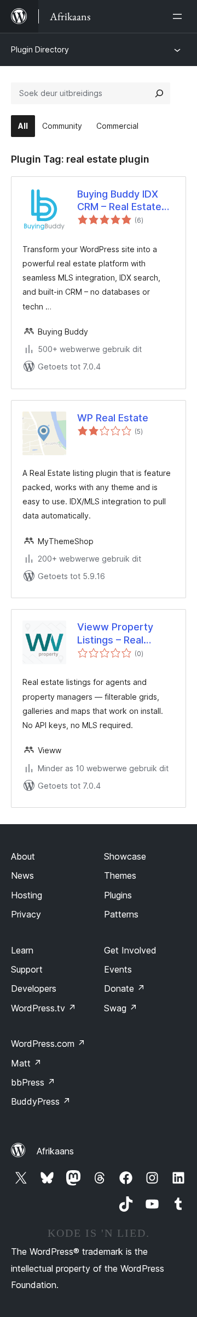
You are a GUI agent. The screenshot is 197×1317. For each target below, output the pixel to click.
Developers (33, 988)
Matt (26, 1063)
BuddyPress (41, 1101)
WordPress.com (48, 1043)
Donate (124, 988)
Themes (120, 875)
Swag (120, 1008)
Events (118, 969)
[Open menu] (179, 16)
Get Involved (130, 950)
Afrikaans (55, 1151)
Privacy (26, 914)
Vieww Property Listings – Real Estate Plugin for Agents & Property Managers (121, 633)
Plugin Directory (40, 49)
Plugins (118, 895)
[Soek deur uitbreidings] (159, 93)
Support (27, 969)
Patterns (121, 914)
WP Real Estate (112, 418)
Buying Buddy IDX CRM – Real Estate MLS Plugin (119, 200)
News (22, 875)
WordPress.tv (43, 1008)
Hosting (26, 895)
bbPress (33, 1082)
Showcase (125, 856)
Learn (22, 950)
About (23, 856)
